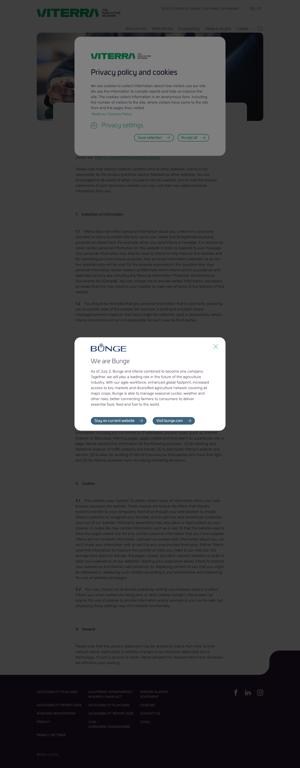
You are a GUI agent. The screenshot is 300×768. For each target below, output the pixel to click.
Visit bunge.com (169, 421)
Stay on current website (114, 421)
